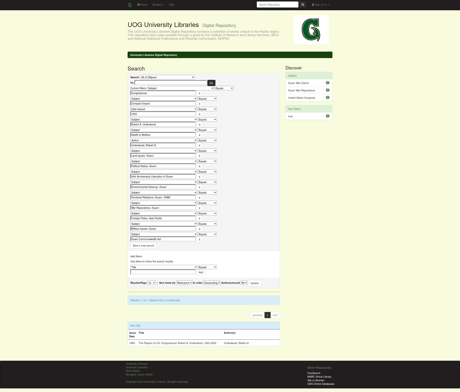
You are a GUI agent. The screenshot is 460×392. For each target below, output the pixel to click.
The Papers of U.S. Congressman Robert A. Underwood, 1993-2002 (177, 343)
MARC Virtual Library (319, 376)
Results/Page (138, 282)
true (290, 116)
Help (171, 4)
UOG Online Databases (320, 384)
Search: (135, 77)
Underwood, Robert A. (236, 343)
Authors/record (230, 282)
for (132, 82)
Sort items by (167, 282)
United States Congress (301, 97)
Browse (157, 4)
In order (198, 282)
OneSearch (313, 373)
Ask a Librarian (316, 380)
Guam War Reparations (301, 90)
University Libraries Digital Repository (153, 55)
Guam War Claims (298, 83)
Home (143, 4)
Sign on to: (321, 4)
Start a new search (143, 245)
